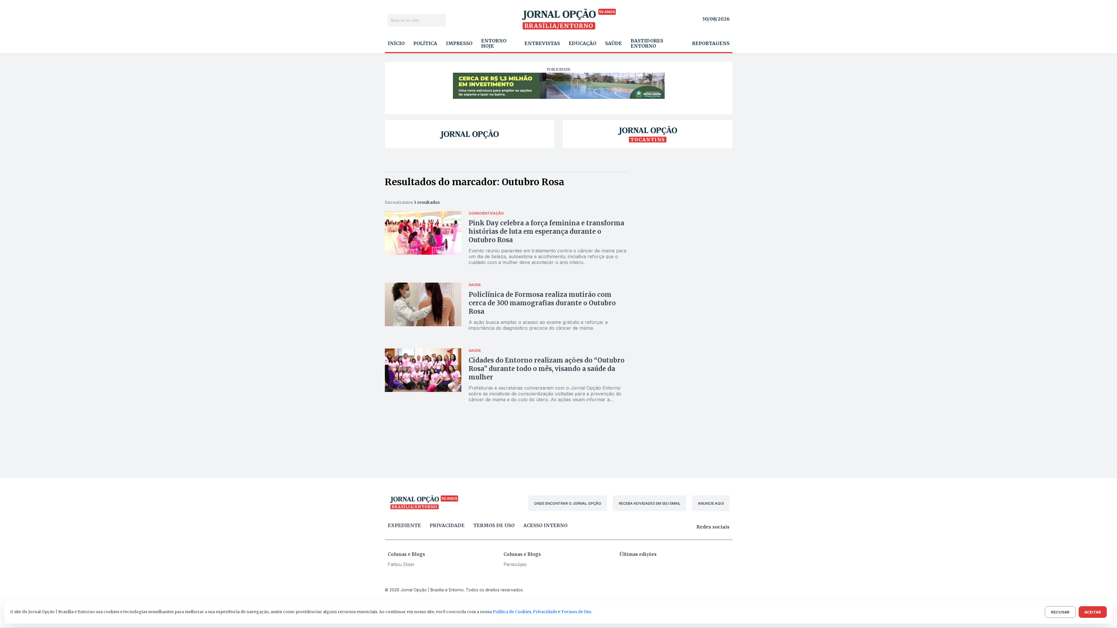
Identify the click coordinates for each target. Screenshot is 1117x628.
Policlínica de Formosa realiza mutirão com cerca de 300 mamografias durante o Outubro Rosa (542, 302)
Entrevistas (542, 43)
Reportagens (711, 43)
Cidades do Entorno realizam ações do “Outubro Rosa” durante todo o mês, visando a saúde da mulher (547, 368)
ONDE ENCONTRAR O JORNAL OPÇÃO (567, 503)
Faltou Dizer (401, 564)
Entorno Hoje (493, 43)
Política (425, 43)
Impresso (459, 43)
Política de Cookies (512, 611)
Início (396, 43)
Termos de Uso (576, 611)
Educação (582, 43)
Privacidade (447, 525)
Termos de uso (494, 525)
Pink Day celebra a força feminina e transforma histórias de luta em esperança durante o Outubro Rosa (546, 231)
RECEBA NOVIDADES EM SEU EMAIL (649, 503)
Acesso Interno (545, 525)
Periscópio (515, 564)
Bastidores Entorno (647, 43)
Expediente (404, 525)
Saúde (613, 43)
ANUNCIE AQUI (711, 503)
